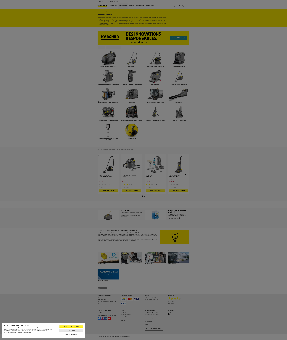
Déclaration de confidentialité (15, 332)
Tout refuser (71, 330)
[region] (43, 330)
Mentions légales (27, 332)
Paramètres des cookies (71, 334)
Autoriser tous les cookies (71, 326)
